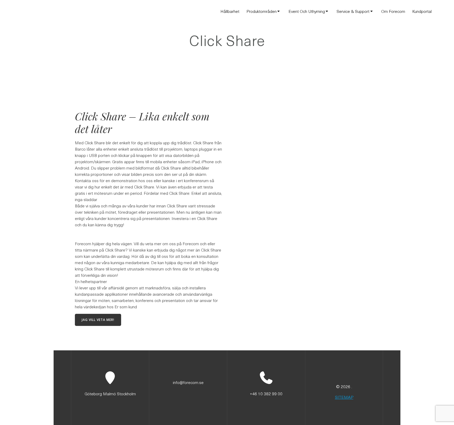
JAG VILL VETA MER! (98, 320)
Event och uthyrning (306, 11)
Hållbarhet (229, 11)
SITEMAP (344, 397)
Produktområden (261, 11)
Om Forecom (393, 11)
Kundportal (422, 11)
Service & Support (353, 11)
